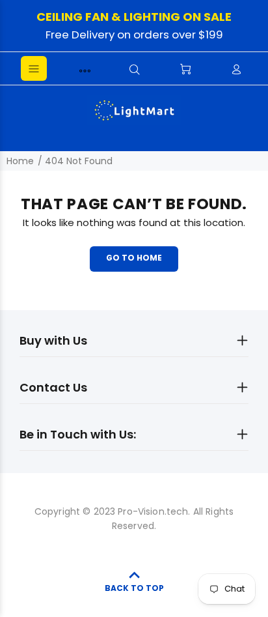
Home (20, 160)
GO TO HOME (134, 257)
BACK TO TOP (134, 588)
